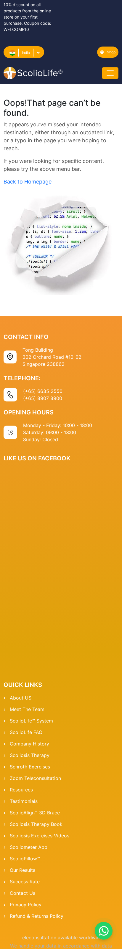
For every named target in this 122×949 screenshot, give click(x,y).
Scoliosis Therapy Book (36, 824)
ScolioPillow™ (25, 859)
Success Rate (25, 881)
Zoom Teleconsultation (35, 778)
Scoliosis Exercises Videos (39, 836)
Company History (29, 744)
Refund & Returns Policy (36, 916)
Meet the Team (27, 709)
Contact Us (22, 893)
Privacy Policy (25, 904)
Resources (21, 790)
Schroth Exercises (30, 767)
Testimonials (24, 801)
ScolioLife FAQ (26, 732)
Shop (111, 52)
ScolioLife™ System (31, 721)
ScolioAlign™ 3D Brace (35, 813)
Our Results (22, 870)
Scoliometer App (28, 847)
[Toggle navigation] (110, 73)
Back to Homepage (28, 181)
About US (20, 698)
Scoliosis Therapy (29, 755)
